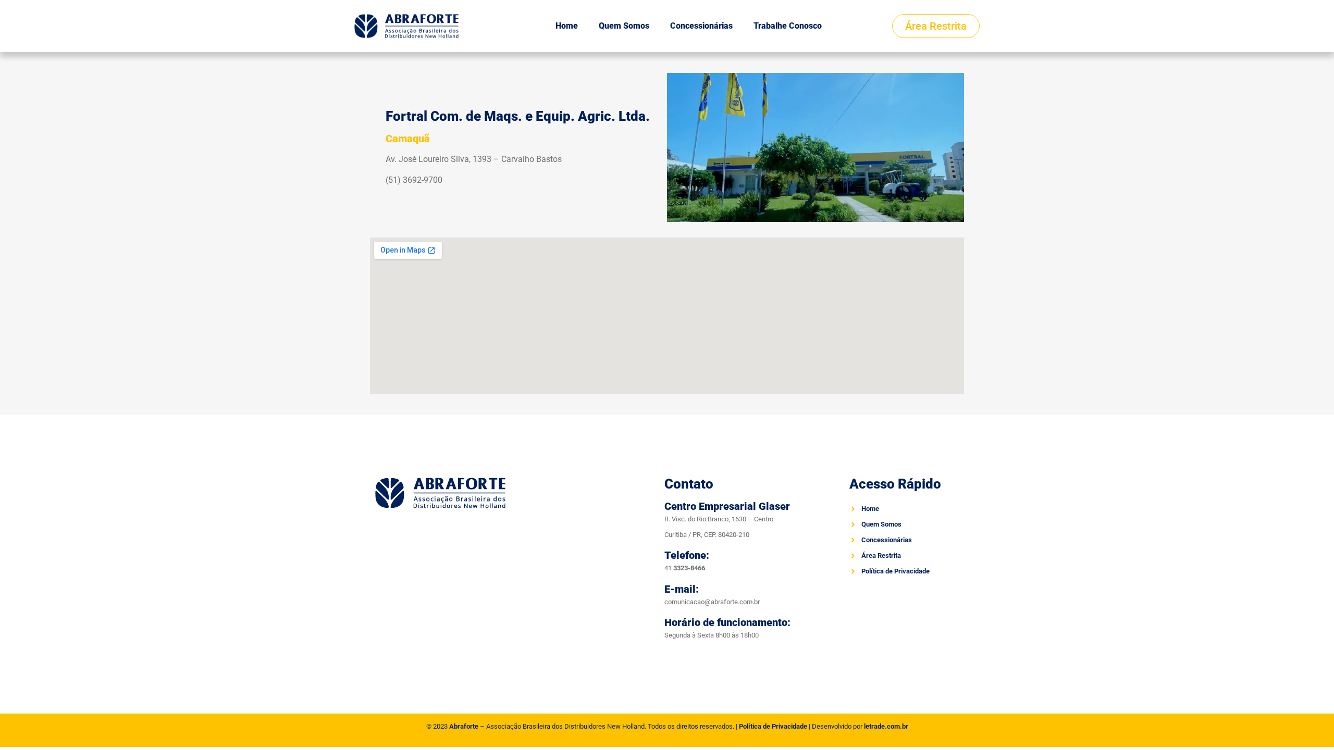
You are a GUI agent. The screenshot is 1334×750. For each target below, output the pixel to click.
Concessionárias (701, 26)
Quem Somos (624, 26)
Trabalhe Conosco (788, 26)
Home (566, 26)
